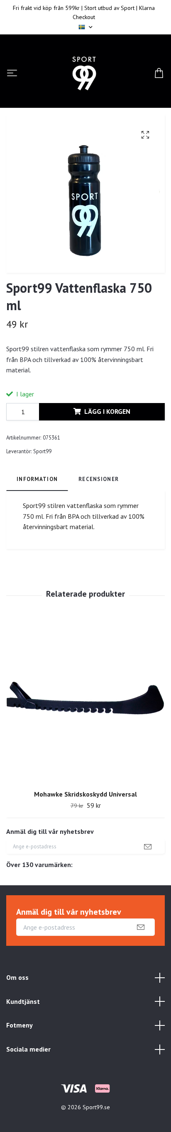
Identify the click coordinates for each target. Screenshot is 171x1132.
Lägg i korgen (107, 411)
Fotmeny (19, 1025)
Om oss (17, 977)
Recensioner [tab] (98, 479)
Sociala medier (28, 1049)
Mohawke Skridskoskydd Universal (85, 794)
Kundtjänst (23, 1001)
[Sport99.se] (84, 73)
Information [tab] (37, 479)
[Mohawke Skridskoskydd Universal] (85, 701)
